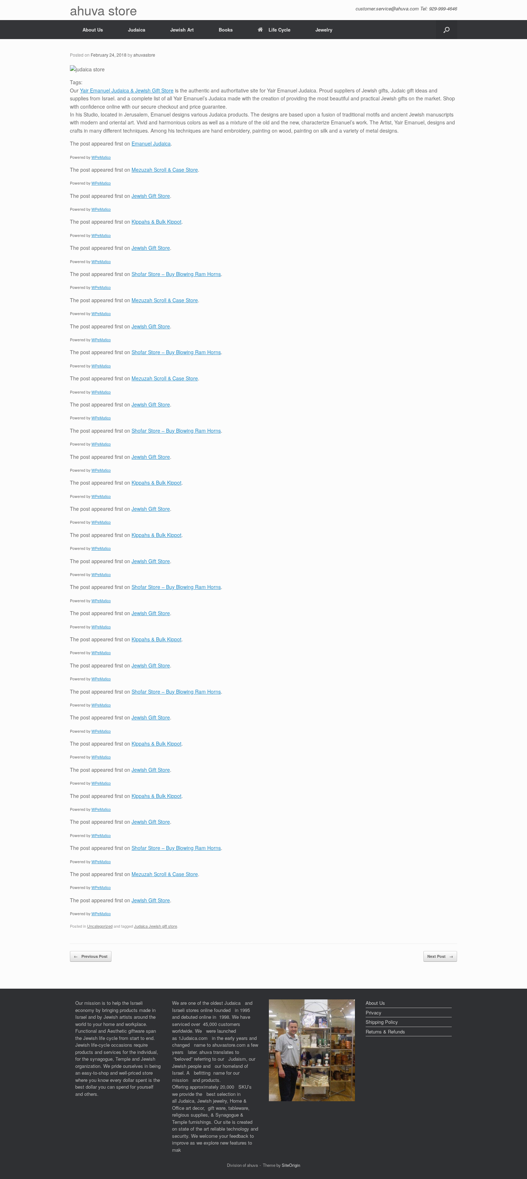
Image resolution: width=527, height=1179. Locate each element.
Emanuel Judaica (151, 143)
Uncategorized (100, 926)
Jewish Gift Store (151, 195)
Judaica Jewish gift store (155, 926)
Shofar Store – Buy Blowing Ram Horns (176, 273)
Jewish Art (182, 29)
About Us (92, 29)
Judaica (136, 29)
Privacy (373, 1012)
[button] (446, 29)
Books (226, 29)
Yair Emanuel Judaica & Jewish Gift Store (127, 90)
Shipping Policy (382, 1021)
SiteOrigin (291, 1165)
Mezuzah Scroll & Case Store (165, 169)
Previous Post (91, 956)
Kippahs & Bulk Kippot (156, 221)
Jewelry (323, 29)
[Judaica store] (312, 1099)
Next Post (440, 956)
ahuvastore (144, 55)
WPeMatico (101, 157)
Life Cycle (279, 29)
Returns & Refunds (385, 1031)
